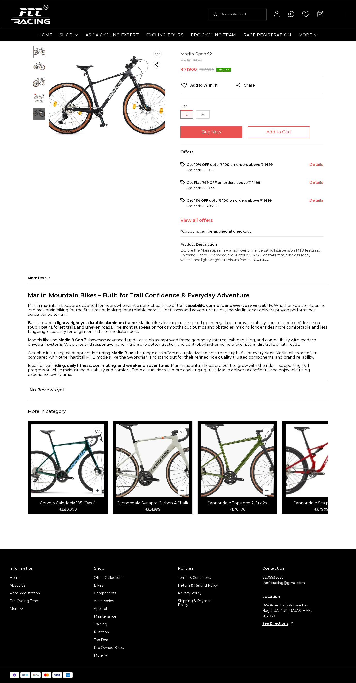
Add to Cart (278, 132)
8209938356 (272, 577)
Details (316, 164)
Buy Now (211, 132)
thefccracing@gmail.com (283, 583)
